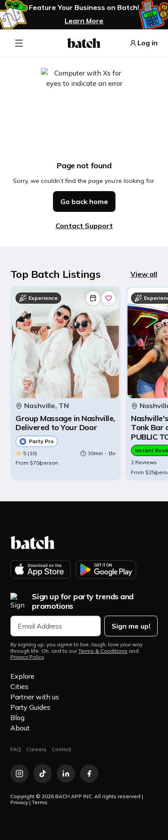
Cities (19, 686)
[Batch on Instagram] (19, 773)
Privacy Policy (27, 657)
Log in (147, 43)
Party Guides (30, 707)
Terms (39, 802)
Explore (22, 676)
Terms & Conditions (103, 651)
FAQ (15, 749)
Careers (36, 749)
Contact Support (84, 225)
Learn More (84, 20)
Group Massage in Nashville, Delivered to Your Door (65, 423)
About (20, 728)
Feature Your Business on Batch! (84, 7)
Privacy (19, 802)
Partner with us (34, 696)
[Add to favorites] (108, 298)
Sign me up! (131, 626)
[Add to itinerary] (93, 298)
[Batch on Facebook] (89, 773)
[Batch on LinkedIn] (66, 773)
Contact (61, 749)
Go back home (84, 201)
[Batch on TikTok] (43, 773)
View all (144, 274)
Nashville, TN (46, 406)
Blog (17, 717)
